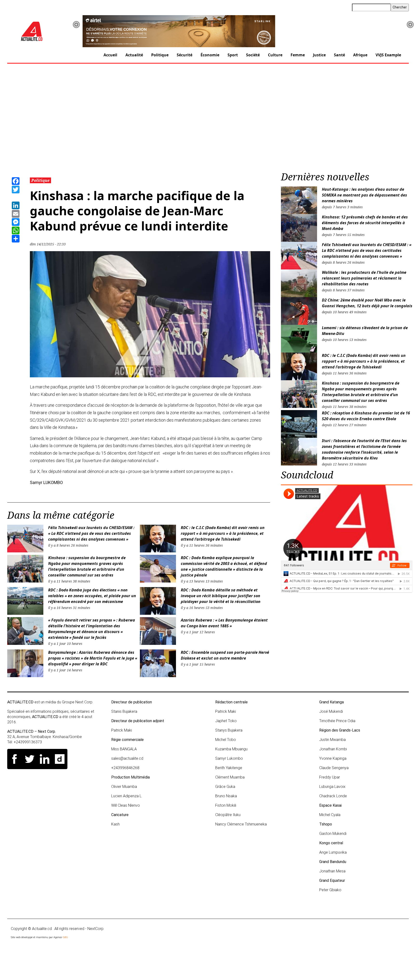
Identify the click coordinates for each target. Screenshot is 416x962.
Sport (233, 55)
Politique (160, 55)
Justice (319, 55)
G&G (65, 937)
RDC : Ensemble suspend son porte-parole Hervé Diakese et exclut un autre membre (225, 655)
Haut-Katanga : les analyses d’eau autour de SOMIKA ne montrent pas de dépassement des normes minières (364, 195)
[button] (76, 24)
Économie (210, 55)
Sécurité (184, 55)
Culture (275, 55)
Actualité (134, 55)
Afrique (360, 55)
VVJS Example (388, 55)
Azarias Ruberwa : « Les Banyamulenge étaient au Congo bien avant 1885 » (224, 622)
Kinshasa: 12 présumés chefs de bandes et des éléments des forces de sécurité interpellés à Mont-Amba (365, 222)
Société (253, 55)
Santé (339, 55)
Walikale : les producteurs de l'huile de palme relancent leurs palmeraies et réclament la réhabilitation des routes (364, 278)
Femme (298, 55)
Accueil (110, 55)
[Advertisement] (208, 119)
